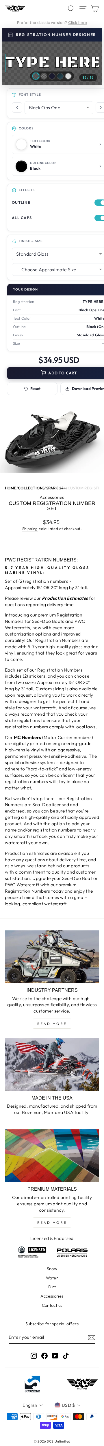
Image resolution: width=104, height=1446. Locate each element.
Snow (52, 1268)
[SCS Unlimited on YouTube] (55, 1356)
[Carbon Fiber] (35, 76)
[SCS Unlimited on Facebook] (44, 1356)
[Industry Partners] (52, 956)
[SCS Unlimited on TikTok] (66, 1356)
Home (10, 488)
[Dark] (52, 76)
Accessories (51, 1296)
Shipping (30, 528)
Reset (35, 388)
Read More (52, 1023)
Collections (31, 488)
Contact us (52, 1305)
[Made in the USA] (52, 1064)
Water (52, 1278)
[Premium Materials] (52, 1155)
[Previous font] (17, 107)
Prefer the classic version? (52, 22)
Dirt (52, 1286)
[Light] (68, 76)
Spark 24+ (56, 488)
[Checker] (43, 76)
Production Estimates (65, 598)
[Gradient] (60, 76)
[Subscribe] (91, 1337)
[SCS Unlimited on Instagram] (34, 1356)
